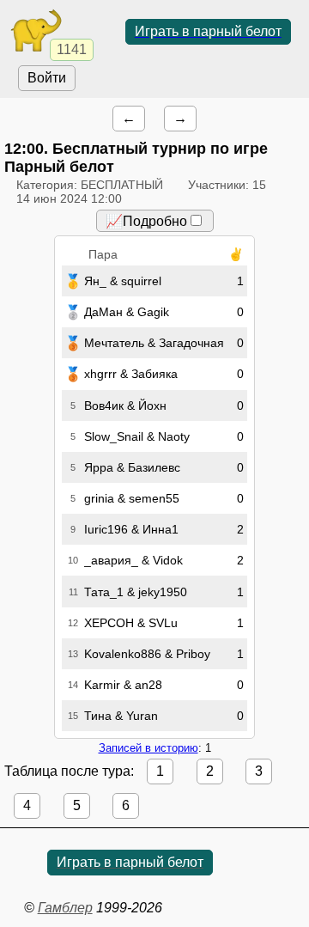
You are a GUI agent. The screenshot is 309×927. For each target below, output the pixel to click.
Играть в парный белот (208, 31)
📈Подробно (146, 221)
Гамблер (65, 907)
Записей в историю (148, 747)
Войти (46, 77)
